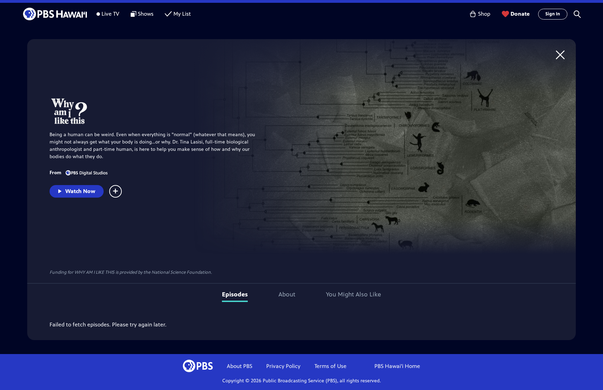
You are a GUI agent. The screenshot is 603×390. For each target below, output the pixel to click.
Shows (146, 13)
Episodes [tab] (235, 294)
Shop (484, 13)
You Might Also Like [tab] (353, 294)
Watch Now (80, 191)
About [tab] (286, 294)
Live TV (110, 13)
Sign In (552, 14)
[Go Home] (560, 54)
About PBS (239, 366)
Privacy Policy (283, 366)
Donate (520, 13)
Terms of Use (330, 366)
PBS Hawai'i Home (397, 366)
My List (182, 13)
